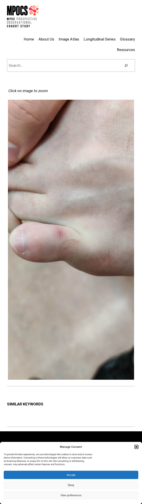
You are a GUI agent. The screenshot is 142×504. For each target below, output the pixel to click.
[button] (136, 447)
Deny (71, 485)
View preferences (71, 495)
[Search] (126, 65)
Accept (71, 474)
